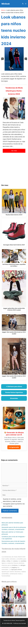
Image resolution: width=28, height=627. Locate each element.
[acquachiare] (25, 60)
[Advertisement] (14, 170)
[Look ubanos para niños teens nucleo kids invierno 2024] (14, 70)
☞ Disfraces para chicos (14, 386)
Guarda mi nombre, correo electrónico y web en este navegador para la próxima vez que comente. (14, 502)
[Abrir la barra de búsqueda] (22, 3)
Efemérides (14, 398)
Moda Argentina (20, 620)
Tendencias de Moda (9, 620)
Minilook (6, 4)
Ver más (14, 151)
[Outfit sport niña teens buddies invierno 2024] (2, 60)
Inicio (3, 10)
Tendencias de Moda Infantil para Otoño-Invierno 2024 (14, 91)
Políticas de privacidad (19, 623)
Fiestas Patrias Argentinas (14, 392)
